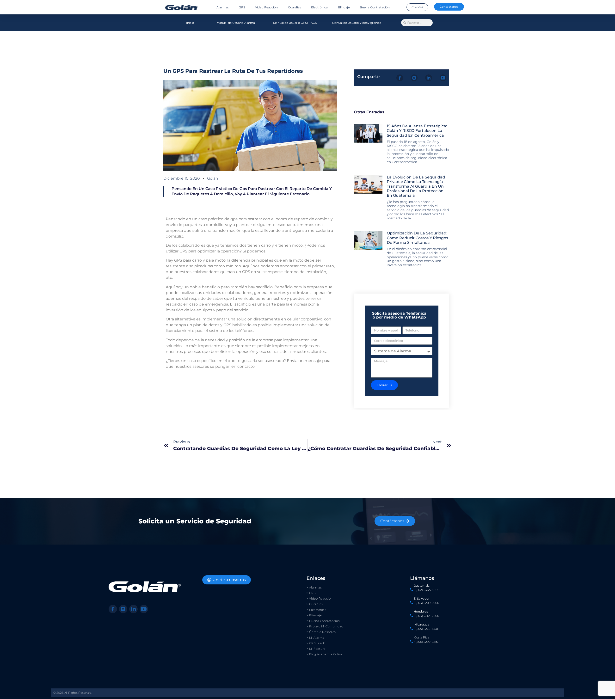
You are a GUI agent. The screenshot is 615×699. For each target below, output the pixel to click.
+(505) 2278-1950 (426, 629)
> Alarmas (314, 587)
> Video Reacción (320, 598)
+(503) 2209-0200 (426, 603)
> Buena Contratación (323, 620)
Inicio (190, 23)
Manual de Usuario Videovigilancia (356, 23)
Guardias (294, 7)
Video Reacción (266, 7)
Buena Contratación (375, 7)
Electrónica (319, 7)
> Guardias (315, 604)
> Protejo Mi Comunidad (325, 626)
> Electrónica (317, 609)
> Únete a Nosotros (321, 631)
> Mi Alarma (316, 637)
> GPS (311, 593)
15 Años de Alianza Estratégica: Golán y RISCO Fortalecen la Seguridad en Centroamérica (417, 130)
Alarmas (222, 7)
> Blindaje (314, 615)
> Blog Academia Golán (324, 654)
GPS (242, 7)
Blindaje (344, 7)
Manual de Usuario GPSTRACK (295, 23)
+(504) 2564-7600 (426, 616)
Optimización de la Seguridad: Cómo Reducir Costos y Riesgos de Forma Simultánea (417, 238)
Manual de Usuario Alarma (236, 23)
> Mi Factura (316, 648)
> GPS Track (316, 643)
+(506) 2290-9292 (425, 642)
